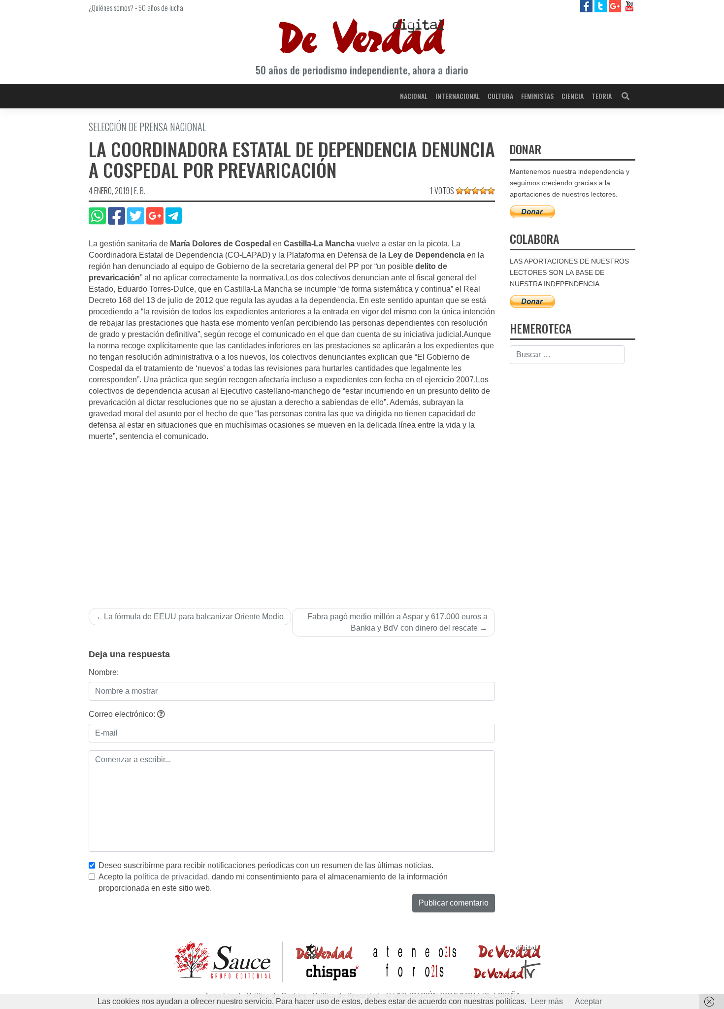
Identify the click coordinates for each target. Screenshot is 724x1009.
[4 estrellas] (483, 191)
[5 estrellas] (491, 191)
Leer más (546, 1001)
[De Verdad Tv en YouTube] (629, 5)
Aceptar (588, 1001)
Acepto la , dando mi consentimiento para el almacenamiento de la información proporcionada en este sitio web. (273, 882)
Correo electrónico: (123, 714)
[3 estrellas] (475, 191)
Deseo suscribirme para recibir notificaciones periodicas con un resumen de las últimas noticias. (266, 865)
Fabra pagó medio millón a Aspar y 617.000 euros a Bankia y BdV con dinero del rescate (397, 622)
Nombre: (104, 672)
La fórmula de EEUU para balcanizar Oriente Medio (194, 616)
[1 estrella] (459, 191)
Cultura (500, 96)
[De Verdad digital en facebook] (587, 5)
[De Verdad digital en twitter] (601, 5)
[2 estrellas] (467, 191)
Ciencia (572, 96)
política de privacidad (170, 877)
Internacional (457, 96)
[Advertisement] (292, 516)
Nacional (414, 96)
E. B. (139, 191)
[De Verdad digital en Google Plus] (616, 5)
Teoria (602, 96)
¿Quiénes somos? (111, 7)
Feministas (537, 96)
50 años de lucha (160, 7)
